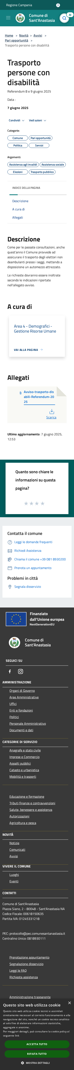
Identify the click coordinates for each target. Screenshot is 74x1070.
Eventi (13, 881)
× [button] (69, 1003)
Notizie (14, 842)
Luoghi (14, 874)
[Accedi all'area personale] (58, 5)
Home (9, 35)
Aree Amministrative (24, 697)
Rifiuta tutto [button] (37, 1054)
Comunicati (17, 849)
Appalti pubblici (20, 763)
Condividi (15, 120)
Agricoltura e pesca (22, 822)
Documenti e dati (21, 730)
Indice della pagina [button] (26, 187)
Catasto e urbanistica (24, 769)
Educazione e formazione (26, 796)
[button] (37, 1062)
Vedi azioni (36, 120)
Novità (23, 35)
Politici (14, 716)
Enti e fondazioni (21, 710)
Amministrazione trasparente (30, 997)
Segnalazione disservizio (26, 963)
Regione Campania (19, 4)
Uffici (13, 703)
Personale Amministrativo (27, 723)
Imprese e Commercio (24, 756)
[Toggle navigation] (8, 17)
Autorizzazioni (19, 816)
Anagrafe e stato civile (25, 750)
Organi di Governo (22, 690)
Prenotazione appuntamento (29, 957)
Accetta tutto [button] (37, 1044)
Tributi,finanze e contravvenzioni (32, 803)
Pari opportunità (16, 40)
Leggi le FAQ (18, 970)
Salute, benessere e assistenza (30, 809)
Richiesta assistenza (23, 977)
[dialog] (37, 1034)
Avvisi (38, 35)
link (17, 1035)
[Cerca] (65, 18)
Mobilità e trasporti (22, 776)
